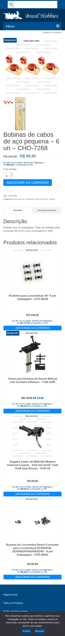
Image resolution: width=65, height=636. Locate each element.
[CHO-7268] (32, 66)
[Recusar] (60, 623)
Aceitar (26, 631)
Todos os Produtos (13, 603)
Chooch (57, 33)
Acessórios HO (41, 199)
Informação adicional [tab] (47, 210)
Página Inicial (10, 594)
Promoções (29, 199)
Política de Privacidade (15, 611)
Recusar (39, 631)
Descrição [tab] (17, 210)
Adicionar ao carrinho (27, 182)
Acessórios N (18, 199)
